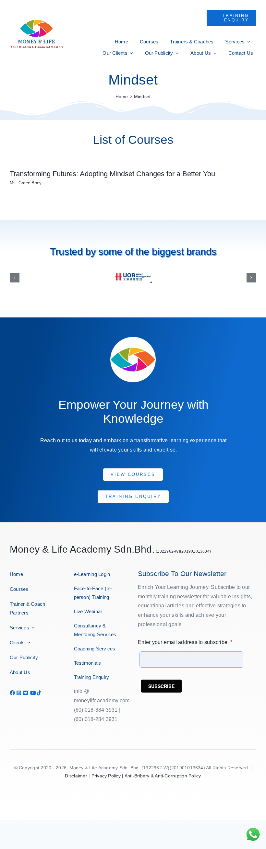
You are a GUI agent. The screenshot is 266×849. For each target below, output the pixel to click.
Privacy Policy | (108, 771)
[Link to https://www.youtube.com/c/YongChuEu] (31, 689)
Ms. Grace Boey (26, 182)
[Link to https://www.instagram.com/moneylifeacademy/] (17, 689)
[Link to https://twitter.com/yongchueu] (24, 689)
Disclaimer (76, 771)
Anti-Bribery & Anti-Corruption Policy (163, 771)
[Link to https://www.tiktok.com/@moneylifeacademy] (38, 689)
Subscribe (161, 682)
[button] (14, 276)
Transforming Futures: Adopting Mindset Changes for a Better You (112, 174)
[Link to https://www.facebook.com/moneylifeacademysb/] (11, 689)
